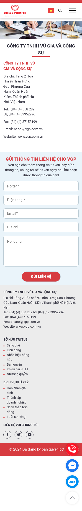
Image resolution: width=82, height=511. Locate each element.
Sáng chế (13, 345)
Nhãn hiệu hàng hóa (18, 357)
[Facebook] (7, 435)
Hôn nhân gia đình (16, 390)
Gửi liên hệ (41, 276)
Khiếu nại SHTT (17, 369)
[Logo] (14, 10)
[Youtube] (29, 435)
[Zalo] (72, 481)
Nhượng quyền (17, 374)
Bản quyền (14, 364)
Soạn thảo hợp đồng (17, 409)
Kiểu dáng (14, 350)
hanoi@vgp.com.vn (28, 129)
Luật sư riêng (16, 417)
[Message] (72, 465)
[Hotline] (72, 449)
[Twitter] (18, 435)
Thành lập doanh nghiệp (16, 400)
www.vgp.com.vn (30, 137)
